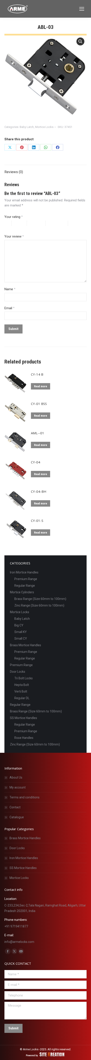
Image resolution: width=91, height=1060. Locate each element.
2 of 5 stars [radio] (21, 223)
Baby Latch (27, 127)
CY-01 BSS (39, 403)
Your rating (13, 217)
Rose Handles (23, 738)
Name (9, 289)
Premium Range (25, 579)
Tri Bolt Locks (23, 678)
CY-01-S (37, 520)
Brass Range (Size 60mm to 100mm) (40, 599)
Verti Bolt (20, 691)
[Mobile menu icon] (81, 8)
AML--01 (37, 433)
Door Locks (17, 671)
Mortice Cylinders (22, 592)
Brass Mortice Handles (25, 645)
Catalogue (16, 817)
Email (9, 308)
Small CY (20, 638)
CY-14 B (37, 374)
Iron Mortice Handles (24, 572)
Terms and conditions (24, 797)
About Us (15, 777)
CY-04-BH (38, 491)
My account (17, 787)
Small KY (20, 632)
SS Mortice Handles (23, 718)
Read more (40, 386)
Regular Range (24, 585)
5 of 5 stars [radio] (15, 229)
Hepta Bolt (21, 685)
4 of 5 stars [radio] (59, 223)
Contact (15, 807)
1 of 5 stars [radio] (8, 223)
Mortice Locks (44, 127)
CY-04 (35, 462)
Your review (14, 236)
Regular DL (21, 698)
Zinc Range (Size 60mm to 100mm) (39, 605)
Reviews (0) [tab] (13, 172)
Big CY (18, 625)
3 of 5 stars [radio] (38, 223)
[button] (80, 41)
